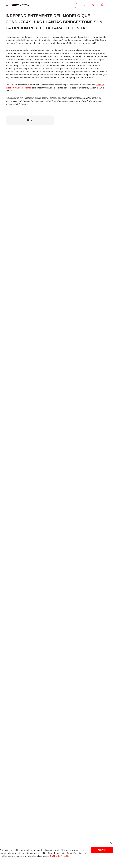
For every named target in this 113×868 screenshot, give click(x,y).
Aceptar (102, 850)
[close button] (111, 843)
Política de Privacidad (58, 856)
